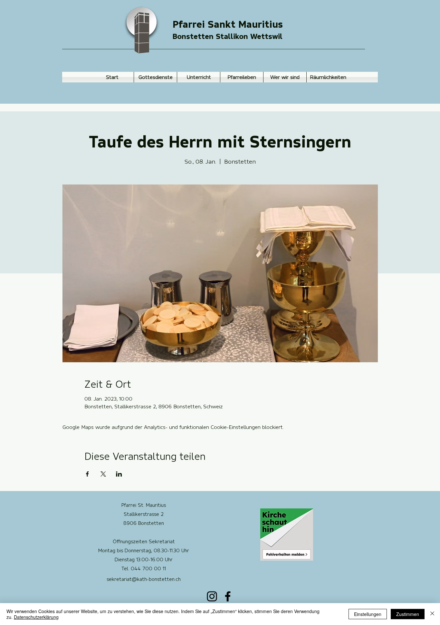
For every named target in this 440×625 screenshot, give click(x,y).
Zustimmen (407, 614)
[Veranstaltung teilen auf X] (103, 474)
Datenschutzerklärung (36, 617)
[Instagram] (212, 596)
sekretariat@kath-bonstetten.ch (144, 579)
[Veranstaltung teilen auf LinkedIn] (119, 474)
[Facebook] (227, 596)
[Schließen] (432, 614)
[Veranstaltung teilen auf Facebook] (87, 474)
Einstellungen (367, 614)
